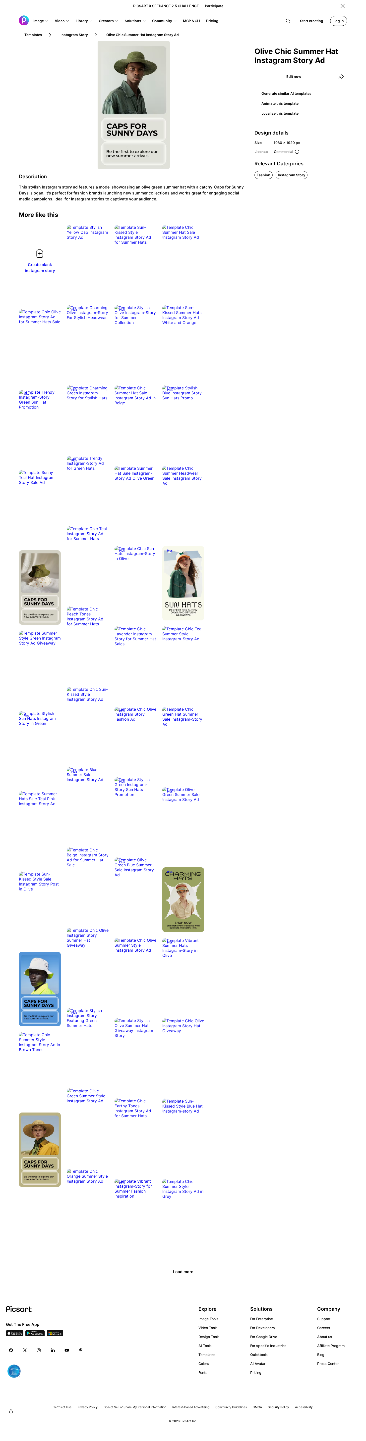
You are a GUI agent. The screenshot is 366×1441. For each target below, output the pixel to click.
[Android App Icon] (35, 1334)
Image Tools (208, 1319)
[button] (41, 21)
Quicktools (259, 1354)
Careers (323, 1328)
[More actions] (101, 232)
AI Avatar (257, 1363)
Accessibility (304, 1407)
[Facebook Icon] (11, 1350)
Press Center (328, 1363)
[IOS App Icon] (14, 1334)
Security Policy (278, 1407)
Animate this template (280, 103)
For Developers (262, 1328)
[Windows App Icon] (55, 1334)
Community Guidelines (231, 1407)
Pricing (255, 1372)
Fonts (202, 1372)
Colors (203, 1363)
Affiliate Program (331, 1346)
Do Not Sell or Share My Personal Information (135, 1407)
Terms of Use (62, 1407)
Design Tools (209, 1337)
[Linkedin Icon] (53, 1350)
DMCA (257, 1407)
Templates (207, 1354)
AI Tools (205, 1346)
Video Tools (208, 1328)
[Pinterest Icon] (81, 1350)
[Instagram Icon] (39, 1350)
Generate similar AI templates (286, 93)
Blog (320, 1354)
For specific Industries (268, 1346)
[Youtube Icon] (67, 1350)
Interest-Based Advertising (190, 1407)
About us (324, 1337)
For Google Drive (263, 1337)
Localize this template (280, 113)
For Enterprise (261, 1319)
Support (323, 1319)
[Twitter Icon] (25, 1350)
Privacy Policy (87, 1407)
